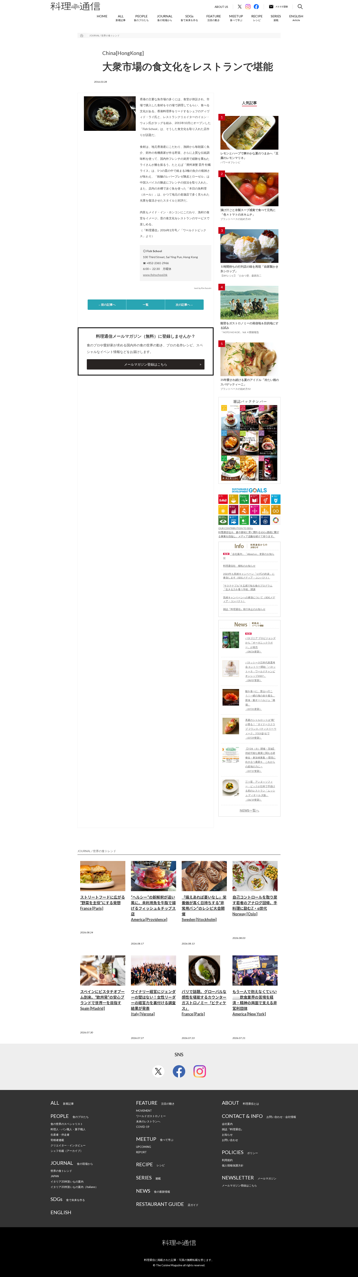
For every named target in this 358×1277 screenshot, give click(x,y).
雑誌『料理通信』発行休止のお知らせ (244, 609)
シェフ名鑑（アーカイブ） (67, 1150)
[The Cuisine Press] (75, 6)
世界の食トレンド (61, 1170)
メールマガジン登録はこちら (145, 364)
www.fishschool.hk (155, 275)
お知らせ (227, 1134)
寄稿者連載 (57, 1140)
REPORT (141, 1152)
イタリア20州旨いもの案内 (67, 1181)
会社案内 (227, 1124)
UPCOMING (143, 1146)
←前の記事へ (107, 304)
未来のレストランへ (148, 1121)
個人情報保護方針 (232, 1165)
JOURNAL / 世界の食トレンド (104, 35)
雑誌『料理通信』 (232, 1129)
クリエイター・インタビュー (68, 1145)
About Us (221, 7)
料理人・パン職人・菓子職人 (68, 1129)
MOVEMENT (144, 1110)
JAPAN (55, 1176)
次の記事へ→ (184, 304)
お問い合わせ (230, 1140)
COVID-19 (142, 1126)
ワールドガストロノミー (151, 1116)
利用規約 (227, 1160)
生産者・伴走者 (60, 1134)
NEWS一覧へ (249, 810)
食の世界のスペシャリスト (67, 1124)
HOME (102, 16)
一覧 (146, 304)
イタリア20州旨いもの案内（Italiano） (74, 1187)
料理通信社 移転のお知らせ (239, 565)
